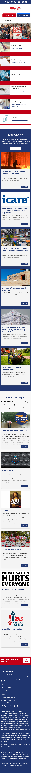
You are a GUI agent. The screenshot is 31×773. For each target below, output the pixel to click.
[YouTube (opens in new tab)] (19, 2)
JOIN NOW (26, 660)
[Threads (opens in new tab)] (26, 2)
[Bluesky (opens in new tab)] (8, 2)
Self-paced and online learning (20, 120)
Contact (3, 684)
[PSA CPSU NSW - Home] (15, 8)
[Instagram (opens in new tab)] (12, 2)
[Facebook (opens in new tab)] (5, 2)
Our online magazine (17, 62)
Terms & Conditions (6, 687)
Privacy (3, 694)
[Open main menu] (2, 20)
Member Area (9, 15)
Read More (24, 186)
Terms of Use (5, 691)
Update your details (17, 48)
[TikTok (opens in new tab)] (22, 2)
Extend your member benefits (19, 77)
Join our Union (23, 15)
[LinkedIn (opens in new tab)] (15, 2)
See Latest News (15, 148)
